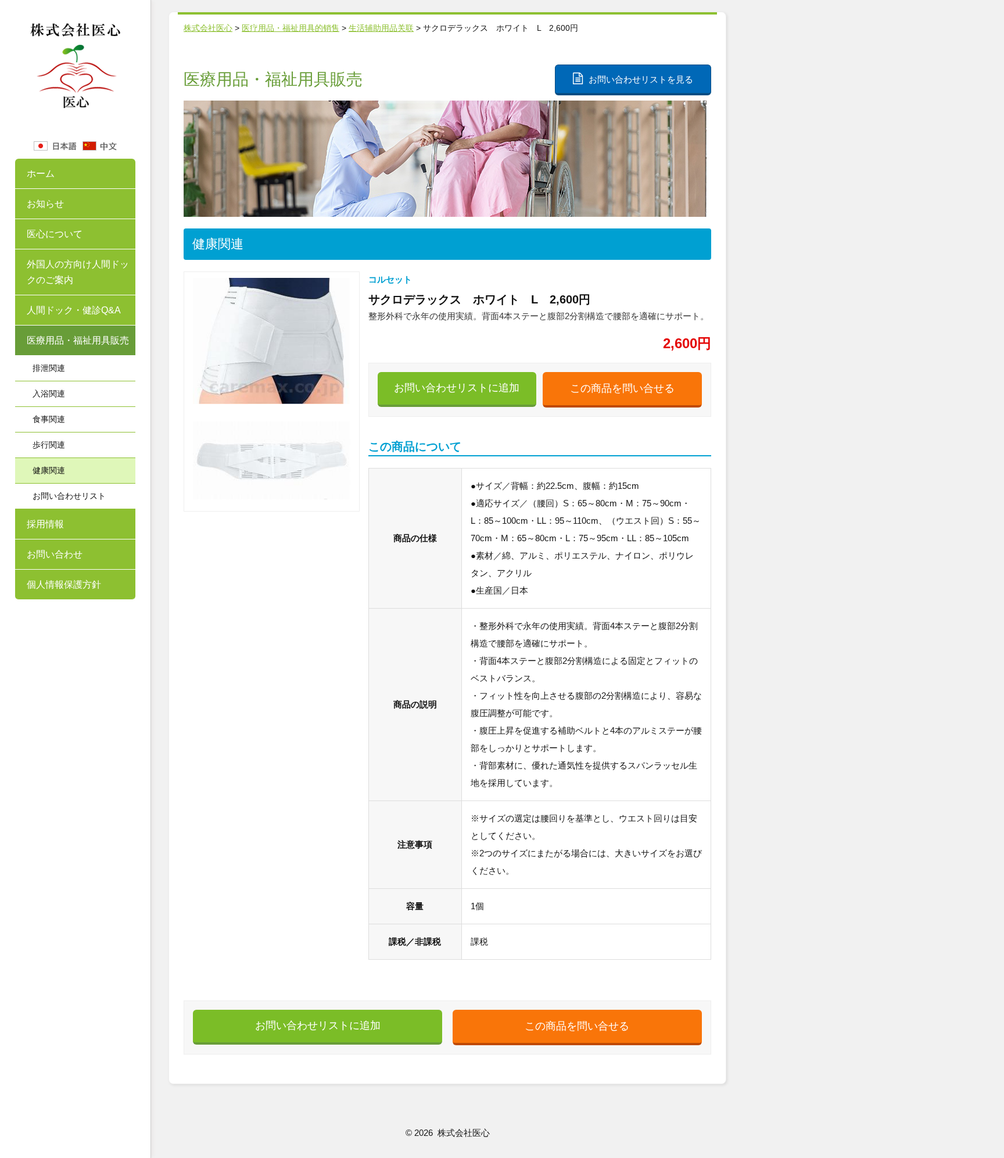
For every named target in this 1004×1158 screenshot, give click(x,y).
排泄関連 (49, 368)
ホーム (41, 173)
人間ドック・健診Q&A (74, 310)
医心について (55, 234)
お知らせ (45, 204)
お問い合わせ (55, 554)
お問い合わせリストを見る (641, 79)
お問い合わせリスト (69, 496)
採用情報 (45, 524)
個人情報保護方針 (64, 584)
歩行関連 (49, 444)
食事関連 (49, 419)
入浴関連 (49, 393)
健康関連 (49, 470)
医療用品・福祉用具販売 (78, 340)
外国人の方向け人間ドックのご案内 (78, 272)
